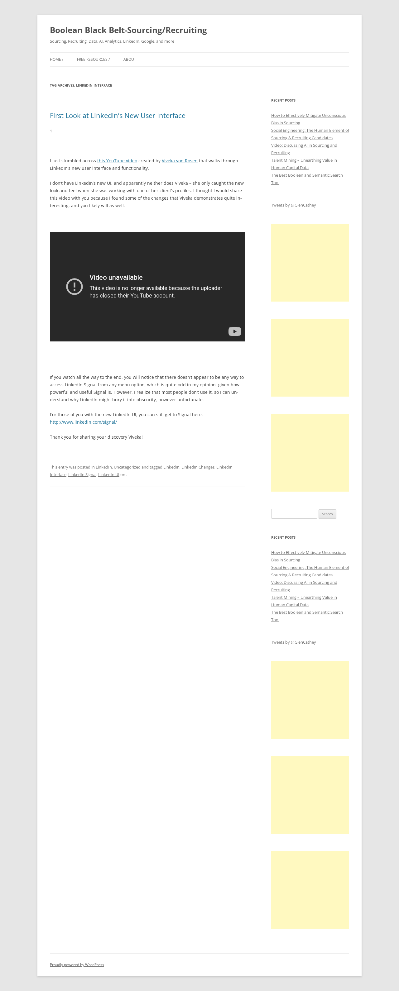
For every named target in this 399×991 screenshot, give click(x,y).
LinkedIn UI (108, 474)
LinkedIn (104, 467)
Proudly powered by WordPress (77, 964)
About (129, 59)
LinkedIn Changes (197, 467)
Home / (56, 59)
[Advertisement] (310, 263)
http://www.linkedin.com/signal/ (83, 422)
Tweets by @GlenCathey (293, 205)
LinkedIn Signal (82, 474)
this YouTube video (117, 161)
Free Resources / (93, 59)
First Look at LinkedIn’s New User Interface (117, 115)
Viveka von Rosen (180, 161)
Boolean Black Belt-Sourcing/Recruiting (128, 30)
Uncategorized (127, 467)
